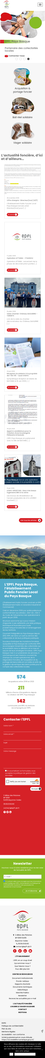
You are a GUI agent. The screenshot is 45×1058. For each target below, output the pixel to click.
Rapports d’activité (22, 984)
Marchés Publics (22, 992)
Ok (11, 1054)
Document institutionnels (22, 978)
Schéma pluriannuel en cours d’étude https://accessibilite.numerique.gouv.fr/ (18, 1038)
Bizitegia (22, 1012)
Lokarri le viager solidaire (22, 1006)
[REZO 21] (42, 1031)
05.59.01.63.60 (8, 804)
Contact (22, 1009)
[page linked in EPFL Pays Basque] (10, 812)
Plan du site (6, 1029)
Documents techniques (22, 987)
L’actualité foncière (22, 1003)
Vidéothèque (22, 990)
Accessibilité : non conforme (13, 1034)
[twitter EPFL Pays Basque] (7, 812)
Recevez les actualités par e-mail (22, 998)
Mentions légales (8, 1031)
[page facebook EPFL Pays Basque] (4, 812)
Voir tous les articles (28, 520)
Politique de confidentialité (12, 1026)
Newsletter (22, 995)
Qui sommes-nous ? (22, 963)
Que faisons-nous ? (22, 966)
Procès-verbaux (22, 981)
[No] (42, 1049)
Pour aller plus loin (22, 969)
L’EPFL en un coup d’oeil (22, 960)
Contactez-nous (16, 55)
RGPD (4, 1023)
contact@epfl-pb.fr (11, 808)
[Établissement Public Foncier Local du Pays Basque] (6, 5)
